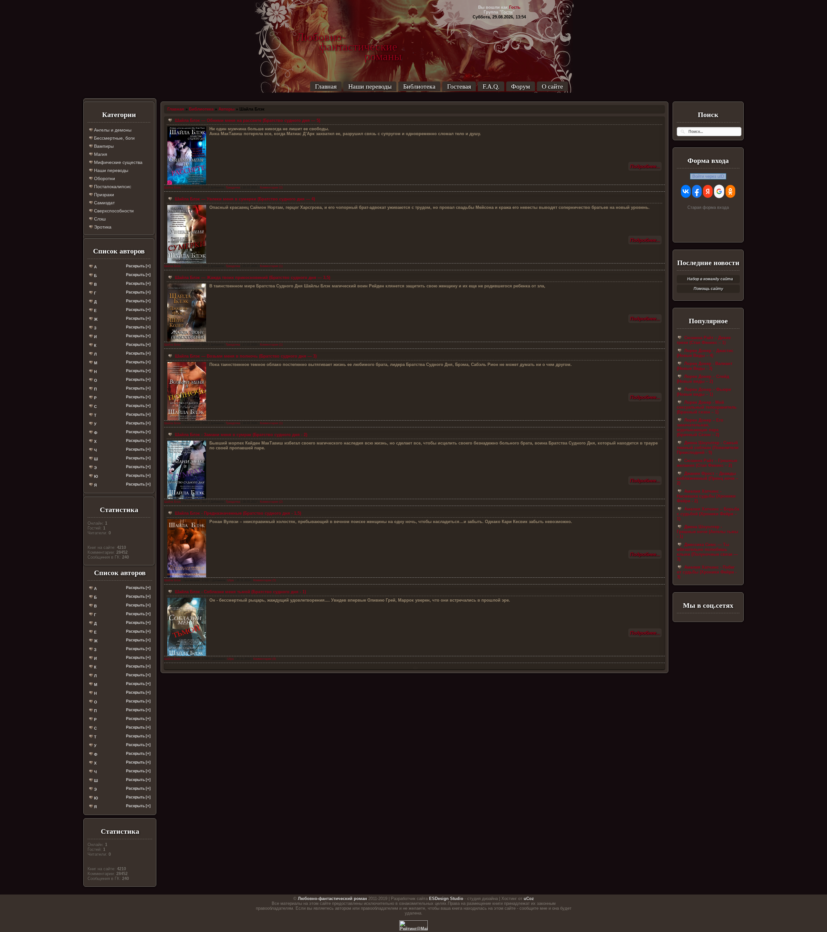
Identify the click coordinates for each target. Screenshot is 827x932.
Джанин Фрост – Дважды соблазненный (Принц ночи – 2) (707, 478)
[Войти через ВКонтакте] (686, 191)
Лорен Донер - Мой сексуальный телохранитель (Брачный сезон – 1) (707, 407)
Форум (520, 86)
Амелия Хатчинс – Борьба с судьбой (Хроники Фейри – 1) (708, 514)
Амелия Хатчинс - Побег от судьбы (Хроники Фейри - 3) (707, 572)
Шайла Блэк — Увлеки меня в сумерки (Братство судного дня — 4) (244, 199)
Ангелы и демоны (112, 130)
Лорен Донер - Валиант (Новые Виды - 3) (704, 366)
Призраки (103, 194)
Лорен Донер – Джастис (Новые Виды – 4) (705, 353)
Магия (100, 154)
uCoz (529, 898)
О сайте (552, 86)
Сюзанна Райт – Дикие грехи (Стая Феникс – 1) (704, 340)
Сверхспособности (113, 210)
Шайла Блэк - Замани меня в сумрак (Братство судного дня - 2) (240, 434)
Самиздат (104, 202)
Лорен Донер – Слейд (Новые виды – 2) (703, 379)
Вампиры (103, 146)
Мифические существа (117, 162)
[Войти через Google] (719, 191)
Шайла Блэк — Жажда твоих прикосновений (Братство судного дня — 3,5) (251, 277)
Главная (326, 86)
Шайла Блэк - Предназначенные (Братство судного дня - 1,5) (237, 513)
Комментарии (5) (264, 580)
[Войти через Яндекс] (708, 191)
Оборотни (104, 178)
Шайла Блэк (172, 187)
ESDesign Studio (446, 898)
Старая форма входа (708, 207)
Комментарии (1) (271, 266)
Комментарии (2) (271, 187)
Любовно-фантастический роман (332, 898)
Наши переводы (370, 86)
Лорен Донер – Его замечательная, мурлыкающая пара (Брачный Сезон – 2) (700, 427)
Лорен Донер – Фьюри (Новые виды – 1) (704, 392)
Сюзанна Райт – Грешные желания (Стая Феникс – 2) (707, 463)
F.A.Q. (491, 86)
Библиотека (419, 86)
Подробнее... (645, 166)
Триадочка (233, 187)
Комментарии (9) (264, 658)
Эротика (102, 227)
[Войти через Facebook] (697, 191)
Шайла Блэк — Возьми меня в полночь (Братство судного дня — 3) (245, 356)
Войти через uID (708, 176)
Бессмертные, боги (114, 138)
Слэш (99, 218)
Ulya (230, 580)
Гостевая (459, 86)
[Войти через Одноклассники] (730, 191)
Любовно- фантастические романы (349, 37)
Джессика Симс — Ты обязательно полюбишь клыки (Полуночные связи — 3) (707, 552)
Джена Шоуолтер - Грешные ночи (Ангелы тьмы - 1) (707, 531)
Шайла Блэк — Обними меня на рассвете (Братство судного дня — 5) (246, 120)
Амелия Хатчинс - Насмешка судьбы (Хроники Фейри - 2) (706, 496)
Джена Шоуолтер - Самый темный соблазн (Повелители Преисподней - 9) (707, 447)
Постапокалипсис (112, 186)
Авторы (226, 109)
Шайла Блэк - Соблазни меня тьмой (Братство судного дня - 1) (239, 591)
